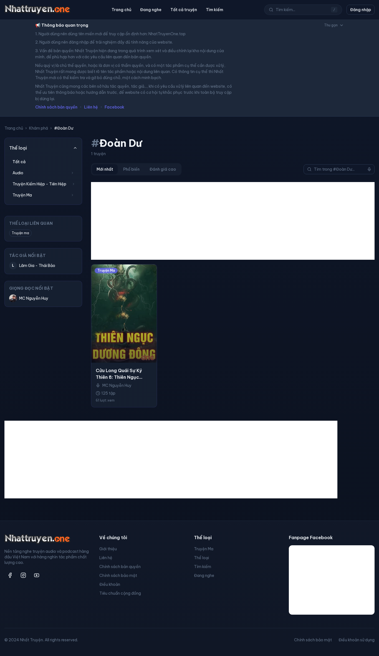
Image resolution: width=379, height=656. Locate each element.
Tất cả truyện (183, 9)
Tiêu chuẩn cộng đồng (120, 593)
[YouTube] (36, 575)
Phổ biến (131, 169)
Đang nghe (150, 9)
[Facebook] (10, 575)
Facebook (114, 107)
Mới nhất (105, 169)
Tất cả (19, 161)
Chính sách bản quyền (56, 107)
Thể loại (201, 557)
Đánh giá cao (163, 169)
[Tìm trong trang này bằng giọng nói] (369, 169)
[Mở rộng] (72, 173)
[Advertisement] (233, 221)
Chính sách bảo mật (118, 575)
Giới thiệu (108, 548)
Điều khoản (109, 584)
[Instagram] (23, 575)
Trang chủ (121, 9)
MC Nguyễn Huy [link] (117, 385)
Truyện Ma (203, 548)
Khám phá (38, 128)
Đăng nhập (360, 9)
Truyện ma (20, 233)
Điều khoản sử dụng (356, 639)
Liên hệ (91, 107)
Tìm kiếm (214, 9)
